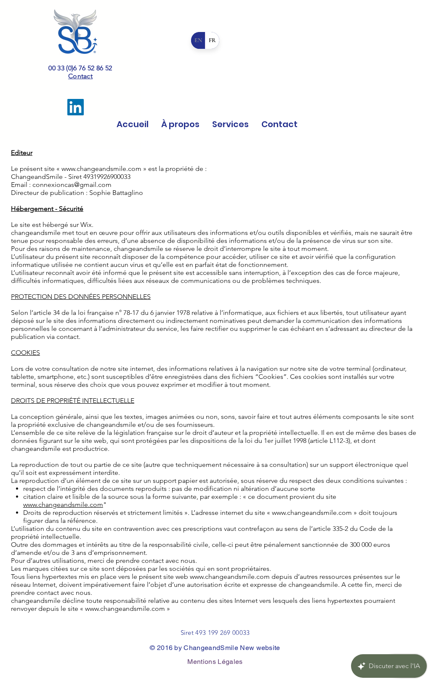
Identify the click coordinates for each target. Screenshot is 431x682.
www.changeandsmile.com (101, 169)
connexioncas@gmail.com (72, 185)
